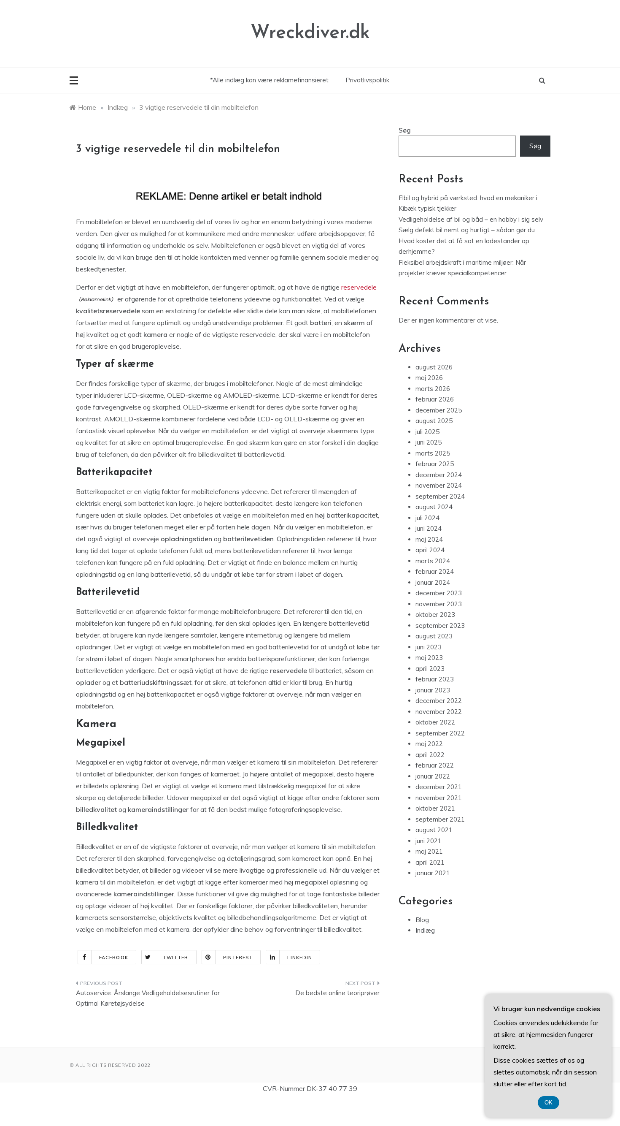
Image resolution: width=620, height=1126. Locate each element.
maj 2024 (429, 539)
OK (549, 1102)
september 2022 (440, 733)
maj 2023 (429, 658)
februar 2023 (434, 679)
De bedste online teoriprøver (337, 993)
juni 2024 (428, 528)
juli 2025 (427, 432)
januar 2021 (432, 873)
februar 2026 (434, 399)
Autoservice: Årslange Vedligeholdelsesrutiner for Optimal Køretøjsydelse (148, 998)
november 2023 (438, 604)
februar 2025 (434, 464)
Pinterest (238, 957)
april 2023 (430, 669)
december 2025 (438, 410)
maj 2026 (429, 378)
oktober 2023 (435, 614)
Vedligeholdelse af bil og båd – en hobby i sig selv (471, 219)
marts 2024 (432, 561)
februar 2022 (434, 765)
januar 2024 (432, 582)
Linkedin (299, 957)
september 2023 (440, 625)
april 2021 (430, 862)
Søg (405, 130)
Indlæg (425, 930)
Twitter (176, 957)
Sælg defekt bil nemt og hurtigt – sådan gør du (467, 230)
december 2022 (438, 701)
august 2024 (434, 507)
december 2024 (438, 475)
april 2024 (430, 550)
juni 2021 (428, 841)
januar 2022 (432, 776)
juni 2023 (428, 647)
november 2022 (438, 712)
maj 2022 (429, 744)
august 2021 (434, 830)
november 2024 (438, 485)
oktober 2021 (435, 808)
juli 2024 (427, 518)
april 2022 (430, 755)
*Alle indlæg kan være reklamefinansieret (269, 80)
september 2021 (440, 819)
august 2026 (434, 367)
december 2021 (438, 787)
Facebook (113, 957)
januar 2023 (432, 690)
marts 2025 (432, 453)
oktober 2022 (435, 722)
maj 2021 (429, 851)
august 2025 (434, 421)
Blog (422, 920)
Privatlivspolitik (367, 80)
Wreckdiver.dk (310, 33)
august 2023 (434, 636)
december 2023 (438, 593)
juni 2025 (428, 442)
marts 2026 (432, 389)
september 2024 (440, 496)
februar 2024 (434, 571)
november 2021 (438, 798)
